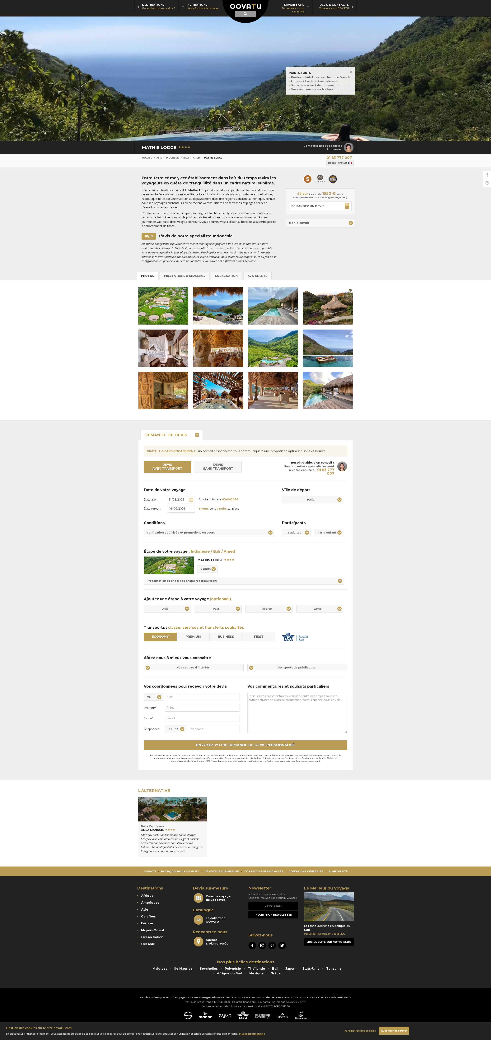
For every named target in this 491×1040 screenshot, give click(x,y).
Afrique (147, 896)
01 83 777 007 (339, 158)
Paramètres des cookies (360, 1030)
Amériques (150, 902)
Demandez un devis (307, 206)
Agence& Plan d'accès (217, 941)
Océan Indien (152, 937)
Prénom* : (150, 708)
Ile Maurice (183, 968)
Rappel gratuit (337, 162)
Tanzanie (334, 968)
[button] (320, 223)
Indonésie (172, 157)
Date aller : (151, 499)
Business (226, 637)
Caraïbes (148, 916)
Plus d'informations (252, 1033)
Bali (186, 157)
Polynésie (233, 968)
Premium (193, 637)
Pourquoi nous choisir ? (180, 871)
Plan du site (338, 871)
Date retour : (152, 508)
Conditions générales (306, 871)
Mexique (256, 973)
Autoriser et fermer (394, 1030)
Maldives (159, 968)
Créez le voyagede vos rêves (218, 898)
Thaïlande (256, 968)
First (259, 637)
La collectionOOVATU (215, 919)
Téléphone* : (152, 729)
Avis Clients (257, 276)
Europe (147, 923)
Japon (290, 968)
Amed (196, 157)
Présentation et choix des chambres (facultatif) (182, 581)
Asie (159, 157)
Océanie (148, 944)
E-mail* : (149, 718)
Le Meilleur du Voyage (326, 888)
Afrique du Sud (229, 973)
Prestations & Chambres (184, 276)
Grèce (276, 973)
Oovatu (147, 157)
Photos (147, 276)
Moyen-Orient (152, 930)
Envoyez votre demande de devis (245, 745)
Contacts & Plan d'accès (263, 871)
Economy (160, 637)
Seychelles (209, 968)
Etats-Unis (310, 968)
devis (165, 435)
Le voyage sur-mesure (222, 871)
